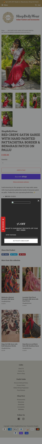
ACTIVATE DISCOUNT (21, 241)
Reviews (3, 224)
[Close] (38, 200)
